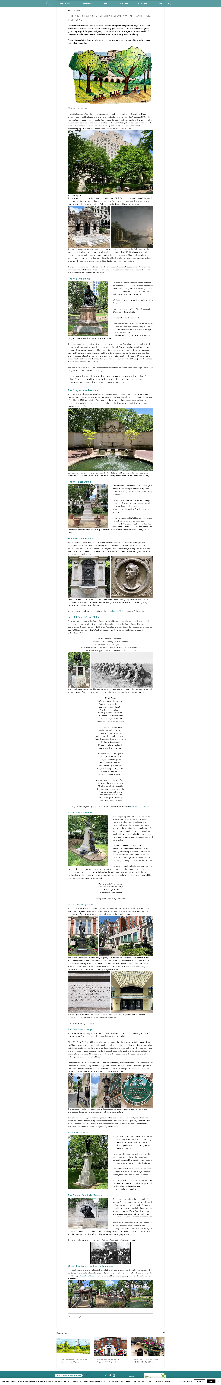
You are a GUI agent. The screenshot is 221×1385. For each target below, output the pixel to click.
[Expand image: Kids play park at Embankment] (110, 1294)
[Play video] (110, 1253)
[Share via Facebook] (69, 1317)
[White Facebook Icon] (110, 1375)
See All (162, 1333)
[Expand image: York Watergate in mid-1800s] (132, 227)
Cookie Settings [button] (186, 1381)
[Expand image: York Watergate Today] (89, 227)
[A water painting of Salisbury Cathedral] (73, 1346)
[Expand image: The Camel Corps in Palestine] (122, 670)
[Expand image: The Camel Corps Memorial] (79, 670)
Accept (211, 1381)
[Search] (169, 3)
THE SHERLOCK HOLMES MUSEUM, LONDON (146, 1360)
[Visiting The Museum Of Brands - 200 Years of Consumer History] (110, 1346)
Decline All (199, 1381)
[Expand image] (89, 577)
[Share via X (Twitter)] (75, 1317)
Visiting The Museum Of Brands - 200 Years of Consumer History (108, 1360)
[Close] (218, 1381)
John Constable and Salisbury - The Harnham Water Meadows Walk (73, 1360)
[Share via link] (80, 1317)
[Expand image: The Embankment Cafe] (82, 1294)
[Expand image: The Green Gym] (139, 1294)
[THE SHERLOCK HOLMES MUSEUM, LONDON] (147, 1346)
